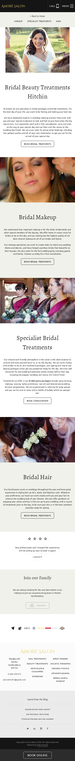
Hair (58, 21)
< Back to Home (37, 16)
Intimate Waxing (61, 673)
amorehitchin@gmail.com (14, 679)
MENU (65, 6)
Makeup (18, 21)
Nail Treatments (37, 658)
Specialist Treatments (39, 21)
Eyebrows (37, 676)
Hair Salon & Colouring (37, 670)
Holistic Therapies (60, 663)
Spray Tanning (60, 658)
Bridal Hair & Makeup (60, 679)
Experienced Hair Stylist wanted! (37, 709)
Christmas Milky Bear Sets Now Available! (37, 719)
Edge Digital (42, 744)
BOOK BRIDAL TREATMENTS (37, 143)
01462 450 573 (14, 674)
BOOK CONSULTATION (37, 400)
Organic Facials (60, 668)
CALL (52, 6)
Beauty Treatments (37, 663)
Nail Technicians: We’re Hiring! (37, 714)
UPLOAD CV (41, 605)
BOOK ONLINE (37, 755)
